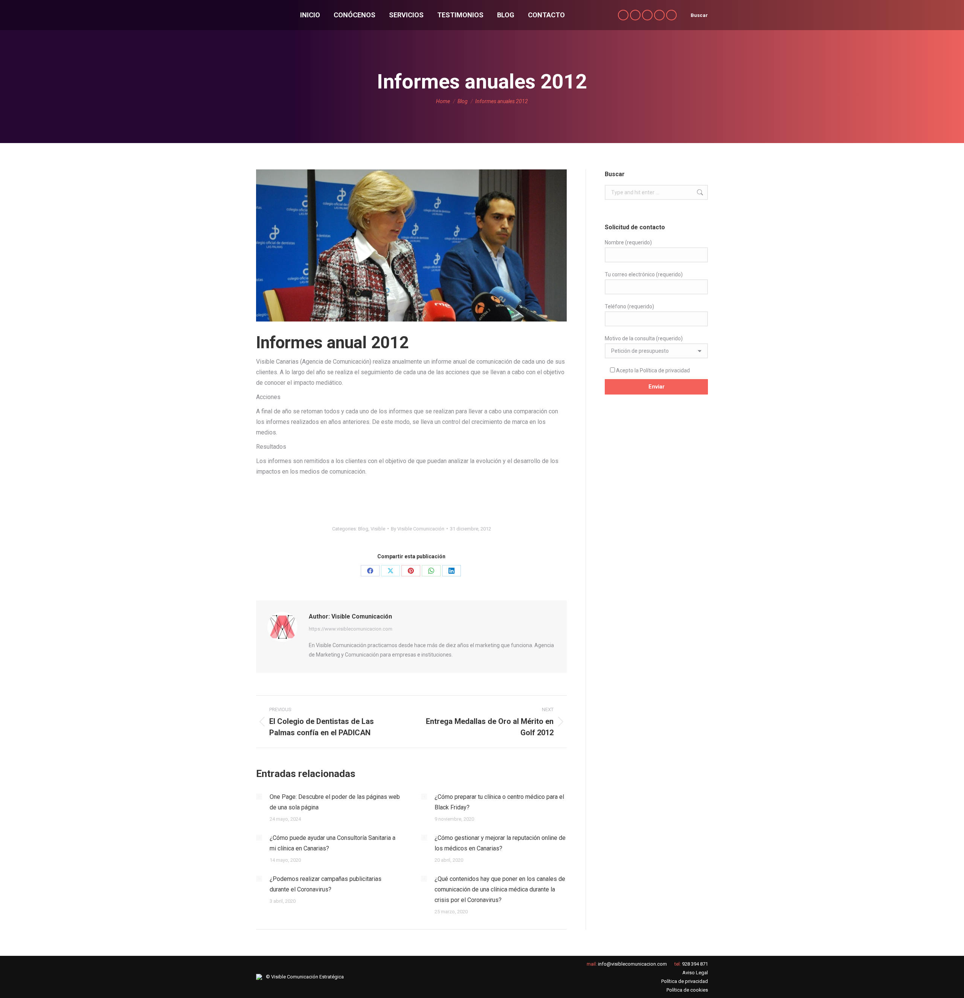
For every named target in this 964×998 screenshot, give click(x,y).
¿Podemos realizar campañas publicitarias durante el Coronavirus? (325, 884)
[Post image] (259, 797)
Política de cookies (687, 990)
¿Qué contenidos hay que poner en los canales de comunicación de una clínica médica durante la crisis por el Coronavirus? (500, 889)
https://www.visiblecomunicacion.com (350, 629)
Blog (363, 529)
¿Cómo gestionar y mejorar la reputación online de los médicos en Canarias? (500, 843)
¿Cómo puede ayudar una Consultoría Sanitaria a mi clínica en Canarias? (332, 843)
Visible (378, 529)
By (417, 529)
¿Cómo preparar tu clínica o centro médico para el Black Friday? (499, 802)
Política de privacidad (665, 370)
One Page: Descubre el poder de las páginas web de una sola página (335, 802)
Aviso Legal (695, 972)
